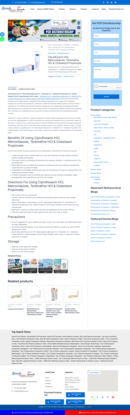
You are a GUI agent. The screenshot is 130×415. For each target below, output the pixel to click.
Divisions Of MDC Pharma (45, 9)
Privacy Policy (69, 387)
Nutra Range (95, 177)
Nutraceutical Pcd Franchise (36, 336)
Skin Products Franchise (71, 336)
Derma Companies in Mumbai (36, 341)
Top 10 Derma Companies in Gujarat (62, 351)
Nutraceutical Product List (100, 214)
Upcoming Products (101, 162)
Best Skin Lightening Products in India (29, 361)
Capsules (97, 121)
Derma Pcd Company (19, 336)
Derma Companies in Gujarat (101, 238)
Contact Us (95, 9)
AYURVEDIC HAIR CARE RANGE (105, 117)
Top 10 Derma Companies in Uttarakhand (41, 356)
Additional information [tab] (27, 89)
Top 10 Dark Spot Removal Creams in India (73, 358)
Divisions (73, 9)
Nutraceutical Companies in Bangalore (104, 204)
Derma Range (57, 45)
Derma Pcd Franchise (54, 336)
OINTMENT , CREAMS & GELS (58, 53)
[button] (41, 47)
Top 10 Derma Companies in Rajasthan (69, 356)
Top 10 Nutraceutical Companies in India (105, 197)
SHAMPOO (98, 145)
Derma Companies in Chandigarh (86, 351)
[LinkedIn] (111, 2)
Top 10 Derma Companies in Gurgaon (86, 353)
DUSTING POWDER (101, 124)
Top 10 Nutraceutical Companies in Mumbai (44, 349)
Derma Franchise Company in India (103, 227)
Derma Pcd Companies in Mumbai (89, 346)
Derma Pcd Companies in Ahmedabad (38, 346)
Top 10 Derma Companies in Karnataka (59, 353)
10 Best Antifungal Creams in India (46, 358)
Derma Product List (98, 241)
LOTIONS (97, 131)
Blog (66, 384)
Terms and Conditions (72, 389)
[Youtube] (113, 397)
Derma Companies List (72, 382)
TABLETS (97, 159)
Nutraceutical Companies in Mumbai (104, 200)
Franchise (84, 9)
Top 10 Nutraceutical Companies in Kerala (34, 351)
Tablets (96, 183)
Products (62, 9)
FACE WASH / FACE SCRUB (104, 128)
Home (32, 9)
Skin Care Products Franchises (90, 336)
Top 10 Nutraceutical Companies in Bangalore (75, 349)
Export (104, 9)
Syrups (96, 155)
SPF (95, 152)
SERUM (96, 141)
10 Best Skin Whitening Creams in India (56, 361)
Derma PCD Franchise (72, 378)
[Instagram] (115, 2)
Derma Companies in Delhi (100, 231)
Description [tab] (12, 89)
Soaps (96, 148)
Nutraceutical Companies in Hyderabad (105, 207)
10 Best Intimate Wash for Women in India (84, 361)
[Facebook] (103, 2)
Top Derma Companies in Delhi (94, 339)
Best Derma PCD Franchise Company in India (87, 341)
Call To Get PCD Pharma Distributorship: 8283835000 (33, 412)
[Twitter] (107, 2)
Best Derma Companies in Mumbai (58, 341)
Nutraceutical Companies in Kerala (103, 211)
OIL (95, 135)
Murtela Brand (96, 173)
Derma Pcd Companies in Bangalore (65, 346)
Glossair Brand (96, 169)
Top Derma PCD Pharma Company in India (32, 344)
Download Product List (116, 9)
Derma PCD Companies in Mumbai (103, 234)
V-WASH (97, 165)
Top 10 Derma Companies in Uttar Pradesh (97, 356)
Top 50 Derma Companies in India (103, 224)
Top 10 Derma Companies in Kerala (33, 353)
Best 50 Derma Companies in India (51, 339)
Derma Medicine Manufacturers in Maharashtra (63, 344)
